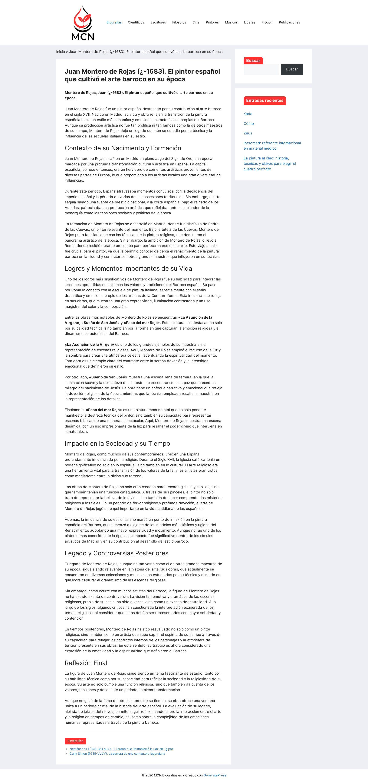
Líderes (249, 22)
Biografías (114, 22)
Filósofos (179, 22)
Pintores (212, 22)
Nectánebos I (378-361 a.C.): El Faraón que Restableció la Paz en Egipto (121, 749)
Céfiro (249, 123)
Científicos (136, 22)
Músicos (231, 22)
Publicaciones (289, 22)
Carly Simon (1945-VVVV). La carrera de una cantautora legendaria (117, 753)
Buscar (253, 60)
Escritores (158, 22)
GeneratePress (215, 775)
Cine (196, 22)
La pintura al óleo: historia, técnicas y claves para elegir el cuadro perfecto (270, 163)
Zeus (248, 133)
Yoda (248, 114)
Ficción (267, 22)
